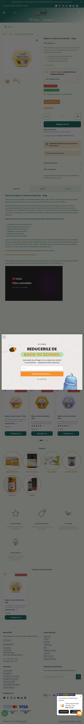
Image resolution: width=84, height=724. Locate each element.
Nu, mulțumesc (42, 379)
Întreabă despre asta (75, 711)
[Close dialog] (4, 337)
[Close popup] (80, 696)
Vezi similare (63, 711)
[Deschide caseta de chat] (79, 713)
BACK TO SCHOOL (42, 354)
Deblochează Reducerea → (42, 374)
